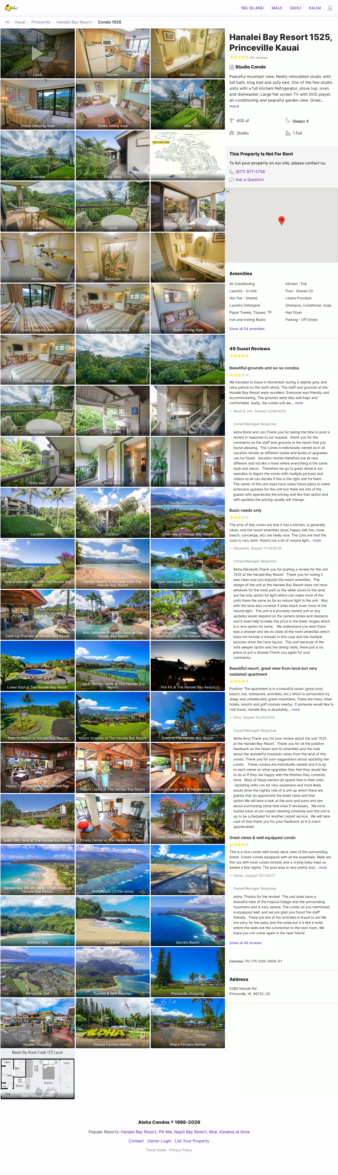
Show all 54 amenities (247, 329)
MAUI (277, 7)
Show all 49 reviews (245, 943)
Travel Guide (156, 1150)
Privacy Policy (180, 1150)
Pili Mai (165, 1131)
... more (297, 403)
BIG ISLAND (252, 7)
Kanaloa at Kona (234, 1131)
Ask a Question (250, 179)
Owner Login (159, 1140)
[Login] (331, 8)
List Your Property (192, 1140)
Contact (136, 1140)
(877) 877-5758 (250, 171)
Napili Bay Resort (190, 1131)
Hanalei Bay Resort (138, 1131)
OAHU (295, 7)
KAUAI (315, 7)
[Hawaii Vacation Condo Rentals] (11, 8)
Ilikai (213, 1131)
